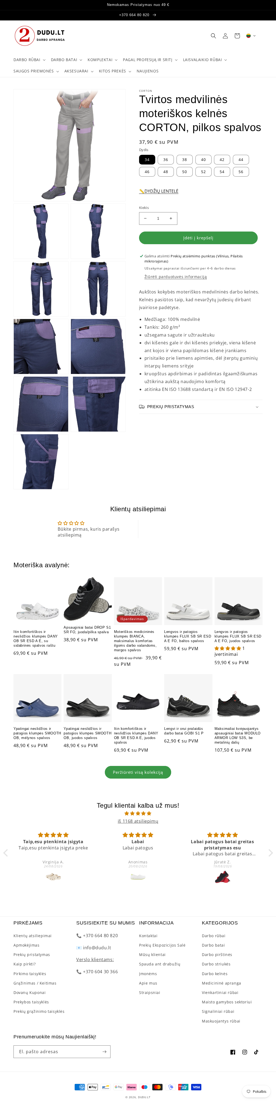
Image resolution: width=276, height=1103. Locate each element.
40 (203, 159)
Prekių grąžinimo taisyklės (39, 1011)
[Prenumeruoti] (104, 1051)
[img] (138, 813)
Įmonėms (148, 973)
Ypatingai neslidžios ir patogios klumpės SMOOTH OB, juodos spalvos (87, 733)
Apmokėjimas (26, 945)
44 (241, 159)
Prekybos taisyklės (31, 1001)
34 (147, 159)
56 (241, 171)
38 (184, 159)
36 (165, 159)
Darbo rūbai (214, 935)
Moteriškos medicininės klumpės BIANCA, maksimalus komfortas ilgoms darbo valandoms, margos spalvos (135, 641)
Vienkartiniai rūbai (220, 992)
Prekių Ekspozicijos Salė (162, 945)
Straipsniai (149, 992)
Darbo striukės (216, 964)
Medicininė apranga (221, 983)
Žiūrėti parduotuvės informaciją (175, 276)
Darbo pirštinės (217, 954)
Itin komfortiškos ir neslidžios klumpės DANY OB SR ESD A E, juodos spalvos (136, 735)
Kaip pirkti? (24, 964)
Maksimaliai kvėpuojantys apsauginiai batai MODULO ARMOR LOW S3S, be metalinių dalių (238, 735)
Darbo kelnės (214, 973)
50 (184, 171)
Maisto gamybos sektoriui (227, 1001)
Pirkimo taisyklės (29, 973)
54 (222, 171)
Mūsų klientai (152, 954)
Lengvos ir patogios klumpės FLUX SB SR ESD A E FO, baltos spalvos (187, 636)
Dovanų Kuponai (29, 992)
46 (147, 171)
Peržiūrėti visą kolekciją (138, 772)
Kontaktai (148, 935)
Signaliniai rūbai (218, 1011)
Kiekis (144, 207)
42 (222, 159)
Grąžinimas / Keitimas (35, 983)
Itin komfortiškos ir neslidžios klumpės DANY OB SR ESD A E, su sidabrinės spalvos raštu (35, 638)
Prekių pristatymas (31, 954)
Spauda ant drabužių (159, 964)
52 (203, 171)
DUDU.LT (144, 1097)
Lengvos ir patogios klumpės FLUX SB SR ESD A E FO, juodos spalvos (238, 636)
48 (165, 171)
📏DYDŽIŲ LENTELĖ (158, 191)
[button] (29, 59)
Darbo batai (213, 945)
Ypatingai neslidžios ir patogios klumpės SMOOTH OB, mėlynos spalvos (37, 733)
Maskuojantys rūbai (221, 1021)
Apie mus (148, 983)
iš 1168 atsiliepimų (138, 821)
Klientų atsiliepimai (32, 935)
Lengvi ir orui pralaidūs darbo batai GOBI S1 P (184, 731)
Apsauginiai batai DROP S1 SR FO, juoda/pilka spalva (87, 629)
